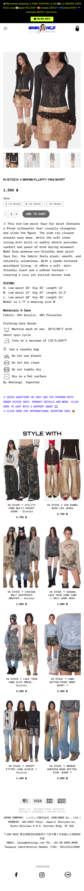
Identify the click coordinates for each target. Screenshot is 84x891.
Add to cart (36, 213)
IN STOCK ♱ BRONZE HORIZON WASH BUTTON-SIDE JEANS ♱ (62, 769)
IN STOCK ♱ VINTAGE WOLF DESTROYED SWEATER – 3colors (22, 595)
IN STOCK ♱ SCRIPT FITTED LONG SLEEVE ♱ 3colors (21, 769)
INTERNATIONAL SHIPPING (48, 809)
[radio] (13, 204)
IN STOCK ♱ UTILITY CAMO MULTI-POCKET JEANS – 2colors (22, 508)
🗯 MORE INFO (42, 18)
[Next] (74, 100)
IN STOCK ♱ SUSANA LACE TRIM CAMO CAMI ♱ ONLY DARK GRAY (62, 595)
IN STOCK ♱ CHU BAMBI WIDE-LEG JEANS (62, 506)
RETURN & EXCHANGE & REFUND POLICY (42, 811)
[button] (5, 28)
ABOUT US (24, 809)
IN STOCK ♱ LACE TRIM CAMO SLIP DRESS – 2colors (21, 682)
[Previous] (10, 100)
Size (7, 198)
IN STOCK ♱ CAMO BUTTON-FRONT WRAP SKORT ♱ (63, 682)
